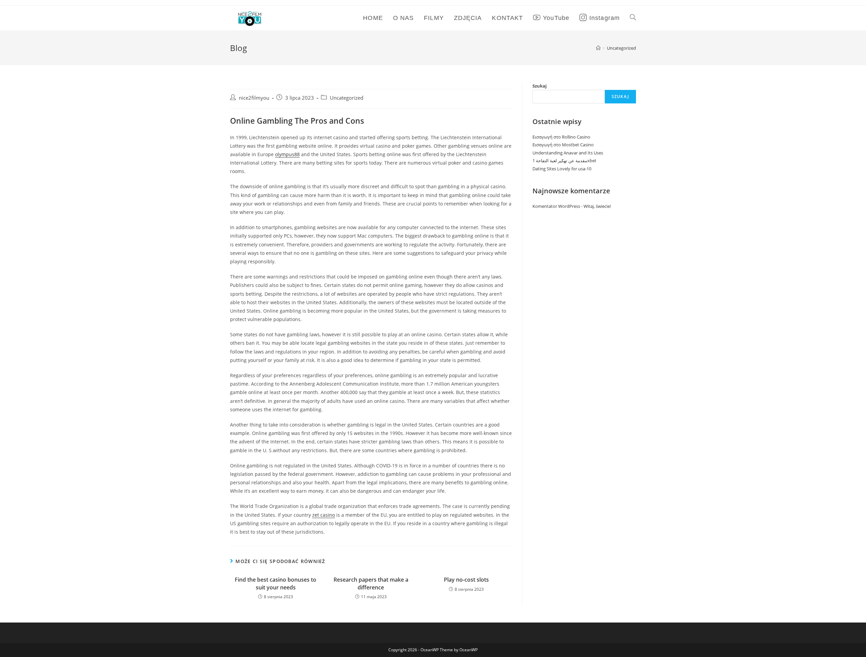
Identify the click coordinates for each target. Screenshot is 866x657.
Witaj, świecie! (597, 206)
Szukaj (539, 86)
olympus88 (287, 154)
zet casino (323, 515)
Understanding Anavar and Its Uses (567, 153)
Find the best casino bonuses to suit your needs (275, 583)
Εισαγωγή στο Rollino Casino (561, 137)
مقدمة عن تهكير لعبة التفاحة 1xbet (564, 160)
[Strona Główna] (598, 48)
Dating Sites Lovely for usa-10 (561, 169)
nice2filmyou (254, 98)
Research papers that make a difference (371, 583)
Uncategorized (346, 98)
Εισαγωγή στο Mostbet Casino (563, 145)
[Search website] (633, 18)
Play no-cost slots (466, 579)
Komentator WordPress (556, 206)
